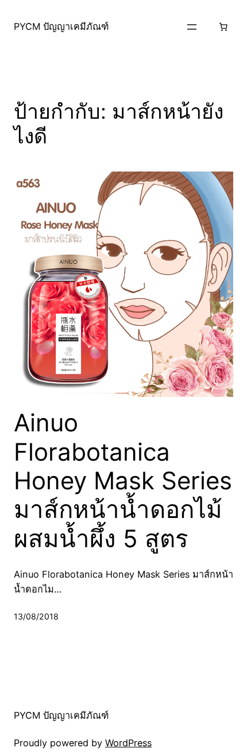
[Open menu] (192, 27)
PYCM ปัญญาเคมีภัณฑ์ (61, 26)
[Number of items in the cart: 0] (223, 27)
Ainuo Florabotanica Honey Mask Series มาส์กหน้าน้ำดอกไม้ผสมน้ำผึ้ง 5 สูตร (123, 480)
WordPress (128, 743)
